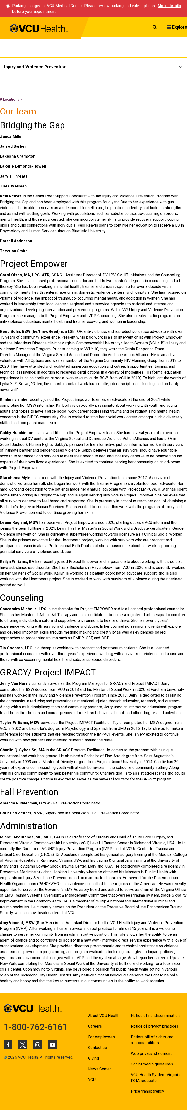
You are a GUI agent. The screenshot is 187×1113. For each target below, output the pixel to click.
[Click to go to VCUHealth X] (22, 1044)
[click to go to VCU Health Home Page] (39, 29)
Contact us (97, 1047)
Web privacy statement (151, 1053)
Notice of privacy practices (155, 1026)
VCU (92, 1079)
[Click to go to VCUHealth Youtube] (52, 1044)
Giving (93, 1058)
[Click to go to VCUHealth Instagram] (37, 1044)
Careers (95, 1026)
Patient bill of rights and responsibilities (152, 1040)
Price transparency (147, 1091)
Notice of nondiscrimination (155, 1015)
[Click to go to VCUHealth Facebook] (8, 1044)
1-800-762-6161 (35, 1027)
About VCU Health (103, 1015)
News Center (99, 1069)
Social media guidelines (152, 1064)
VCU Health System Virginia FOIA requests (155, 1077)
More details (169, 5)
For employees (101, 1037)
